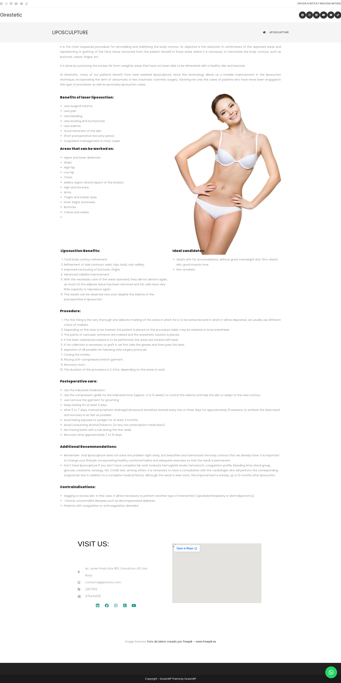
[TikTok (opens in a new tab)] (26, 4)
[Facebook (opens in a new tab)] (2, 4)
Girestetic (11, 15)
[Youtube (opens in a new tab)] (16, 4)
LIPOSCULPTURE (279, 32)
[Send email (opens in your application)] (21, 4)
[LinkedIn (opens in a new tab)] (11, 4)
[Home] (264, 32)
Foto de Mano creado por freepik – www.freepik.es (181, 642)
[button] (331, 672)
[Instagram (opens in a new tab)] (6, 4)
